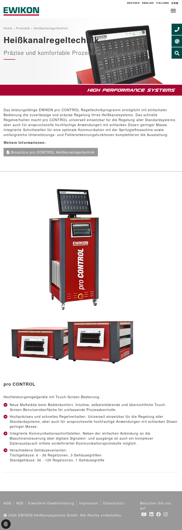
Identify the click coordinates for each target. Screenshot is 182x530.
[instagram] (166, 514)
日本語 (174, 2)
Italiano (162, 2)
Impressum (88, 503)
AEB (19, 503)
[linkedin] (151, 514)
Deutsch (133, 2)
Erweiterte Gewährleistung (51, 503)
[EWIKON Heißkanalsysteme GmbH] (21, 11)
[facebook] (158, 514)
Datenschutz (114, 503)
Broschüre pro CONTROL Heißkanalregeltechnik (53, 152)
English (148, 2)
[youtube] (144, 514)
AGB (7, 503)
